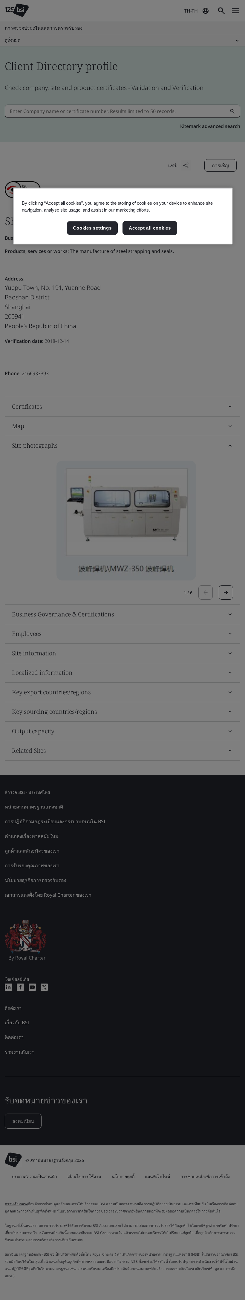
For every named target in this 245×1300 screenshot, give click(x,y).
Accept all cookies (150, 227)
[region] (122, 216)
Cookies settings (92, 227)
